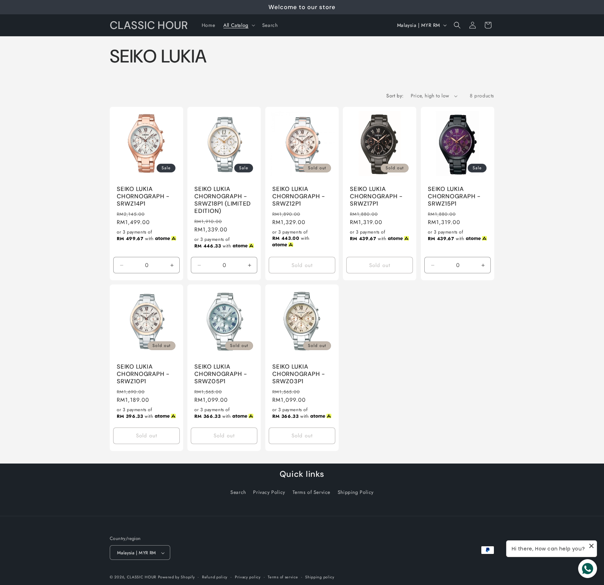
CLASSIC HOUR (141, 577)
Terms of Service (312, 492)
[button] (238, 25)
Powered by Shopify (176, 577)
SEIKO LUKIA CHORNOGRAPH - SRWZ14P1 (143, 196)
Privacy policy (248, 577)
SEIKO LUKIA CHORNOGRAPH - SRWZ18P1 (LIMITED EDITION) (222, 199)
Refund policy (215, 577)
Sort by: (394, 95)
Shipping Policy (356, 492)
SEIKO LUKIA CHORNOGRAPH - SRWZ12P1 (298, 196)
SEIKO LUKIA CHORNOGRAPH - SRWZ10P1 (143, 374)
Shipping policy (320, 577)
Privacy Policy (269, 492)
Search (238, 492)
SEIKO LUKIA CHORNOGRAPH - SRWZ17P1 (376, 196)
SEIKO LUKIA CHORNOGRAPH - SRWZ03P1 (298, 374)
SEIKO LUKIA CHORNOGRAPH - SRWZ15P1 (454, 196)
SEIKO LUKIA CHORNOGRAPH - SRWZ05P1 (220, 374)
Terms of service (283, 577)
